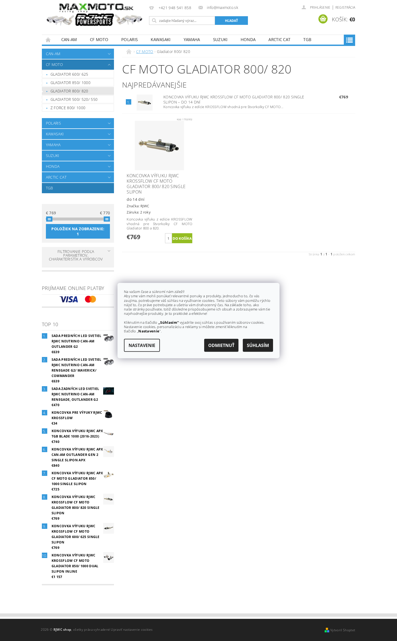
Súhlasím (258, 345)
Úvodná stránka (48, 39)
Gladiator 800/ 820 (69, 91)
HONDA (248, 39)
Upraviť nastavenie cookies (132, 629)
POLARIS (129, 39)
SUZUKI (220, 39)
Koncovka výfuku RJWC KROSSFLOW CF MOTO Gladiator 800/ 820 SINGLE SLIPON (233, 99)
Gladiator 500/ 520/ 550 (74, 99)
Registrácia (345, 7)
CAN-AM (69, 39)
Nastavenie (142, 345)
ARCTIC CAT (279, 39)
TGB (307, 39)
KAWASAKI (161, 39)
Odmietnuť (221, 345)
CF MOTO (99, 39)
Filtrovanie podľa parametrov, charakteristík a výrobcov (76, 255)
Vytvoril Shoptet (342, 630)
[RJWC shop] (94, 15)
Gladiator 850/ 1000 (70, 82)
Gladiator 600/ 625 (69, 74)
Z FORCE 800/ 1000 (68, 107)
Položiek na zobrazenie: (77, 231)
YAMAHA (192, 39)
